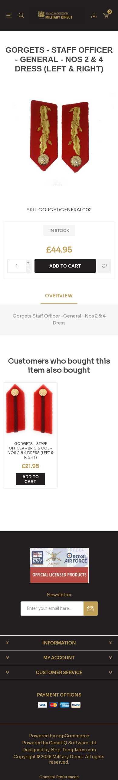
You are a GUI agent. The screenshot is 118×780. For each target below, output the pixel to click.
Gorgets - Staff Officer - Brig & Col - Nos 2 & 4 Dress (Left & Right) (31, 450)
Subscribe (91, 608)
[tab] (59, 296)
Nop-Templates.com (73, 749)
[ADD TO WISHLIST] (104, 266)
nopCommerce (72, 736)
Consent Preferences (59, 777)
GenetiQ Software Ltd (72, 742)
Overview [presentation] (59, 295)
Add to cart (65, 265)
